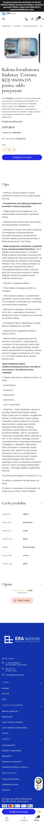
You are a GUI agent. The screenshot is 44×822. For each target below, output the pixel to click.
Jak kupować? (8, 745)
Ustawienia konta (10, 784)
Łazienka (17, 26)
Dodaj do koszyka (22, 157)
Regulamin (6, 756)
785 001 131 (10, 669)
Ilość (4, 145)
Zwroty (5, 733)
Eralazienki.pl (6, 26)
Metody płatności (10, 711)
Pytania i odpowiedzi (11, 750)
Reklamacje (7, 716)
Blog (4, 699)
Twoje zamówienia (10, 779)
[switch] (38, 788)
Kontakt (5, 688)
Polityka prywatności (11, 761)
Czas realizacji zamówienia (14, 727)
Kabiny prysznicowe (30, 26)
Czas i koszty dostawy (12, 722)
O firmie (5, 693)
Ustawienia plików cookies (14, 767)
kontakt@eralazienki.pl (14, 675)
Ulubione (6, 790)
